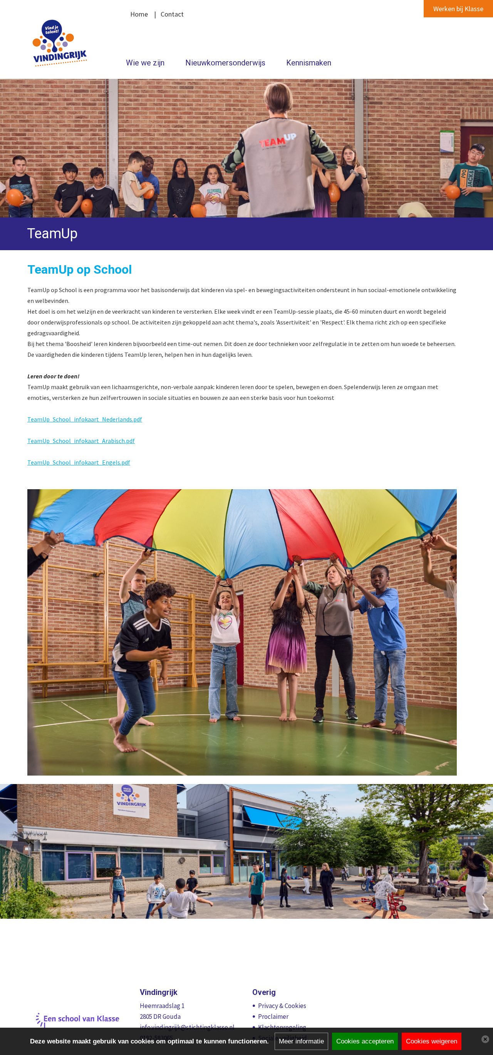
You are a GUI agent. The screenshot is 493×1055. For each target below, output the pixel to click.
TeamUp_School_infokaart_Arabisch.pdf (81, 441)
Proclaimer (273, 1016)
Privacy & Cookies (282, 1005)
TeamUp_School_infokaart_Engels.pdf (78, 462)
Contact (172, 14)
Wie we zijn (145, 62)
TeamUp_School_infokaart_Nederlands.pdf (84, 419)
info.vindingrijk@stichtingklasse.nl (187, 1027)
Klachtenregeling (282, 1027)
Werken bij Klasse (458, 8)
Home (139, 14)
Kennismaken (308, 62)
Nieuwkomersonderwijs (225, 62)
